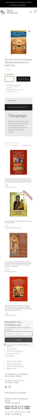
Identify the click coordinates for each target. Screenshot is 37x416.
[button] (31, 12)
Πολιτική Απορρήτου (15, 351)
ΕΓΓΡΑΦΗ (18, 340)
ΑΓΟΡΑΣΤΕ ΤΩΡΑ (23, 79)
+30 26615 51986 (12, 382)
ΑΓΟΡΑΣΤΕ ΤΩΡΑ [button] (10, 187)
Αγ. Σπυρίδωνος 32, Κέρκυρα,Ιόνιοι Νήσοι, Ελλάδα (16, 375)
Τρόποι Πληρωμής (14, 364)
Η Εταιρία (10, 356)
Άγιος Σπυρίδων (13, 353)
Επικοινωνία (11, 368)
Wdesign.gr (17, 414)
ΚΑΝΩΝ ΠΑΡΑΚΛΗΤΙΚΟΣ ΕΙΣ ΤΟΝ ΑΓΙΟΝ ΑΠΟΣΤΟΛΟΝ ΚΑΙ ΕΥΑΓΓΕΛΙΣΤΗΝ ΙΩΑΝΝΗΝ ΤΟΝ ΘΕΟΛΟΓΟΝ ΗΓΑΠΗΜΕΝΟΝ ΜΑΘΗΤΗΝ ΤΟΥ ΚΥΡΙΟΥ (18, 180)
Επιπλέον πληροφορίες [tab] (17, 107)
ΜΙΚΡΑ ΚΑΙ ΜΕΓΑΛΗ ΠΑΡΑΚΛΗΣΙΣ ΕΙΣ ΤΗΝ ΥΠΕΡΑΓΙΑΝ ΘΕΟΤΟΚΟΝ (18, 222)
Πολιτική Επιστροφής (15, 366)
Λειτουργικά (19, 89)
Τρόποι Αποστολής (14, 361)
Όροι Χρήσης (12, 349)
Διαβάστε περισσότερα (12, 228)
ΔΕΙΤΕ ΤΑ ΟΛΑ (26, 145)
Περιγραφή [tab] (12, 100)
